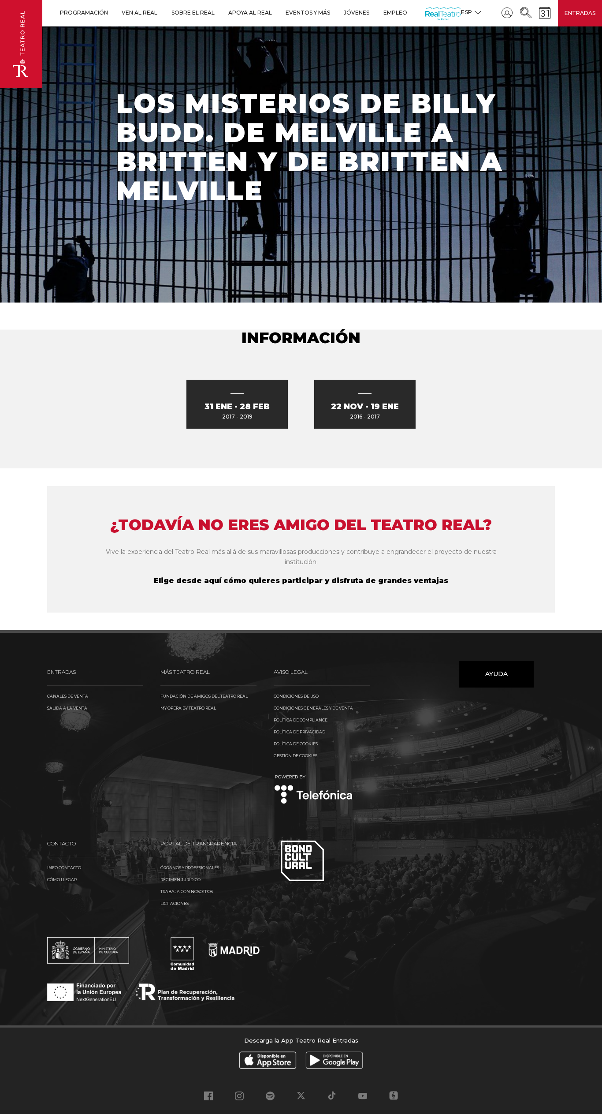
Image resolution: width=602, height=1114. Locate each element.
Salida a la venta (67, 708)
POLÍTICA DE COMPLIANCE (300, 720)
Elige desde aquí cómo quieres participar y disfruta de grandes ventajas (301, 580)
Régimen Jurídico (180, 879)
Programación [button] (84, 12)
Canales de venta (67, 696)
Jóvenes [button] (356, 12)
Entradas (580, 13)
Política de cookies (296, 743)
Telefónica (313, 790)
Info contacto (64, 867)
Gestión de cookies (295, 755)
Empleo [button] (395, 12)
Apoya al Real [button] (250, 12)
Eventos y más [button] (308, 12)
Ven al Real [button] (139, 12)
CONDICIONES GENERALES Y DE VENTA (313, 708)
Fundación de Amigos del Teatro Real (204, 696)
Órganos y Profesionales (189, 867)
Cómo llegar (62, 879)
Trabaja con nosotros (186, 891)
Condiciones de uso (296, 696)
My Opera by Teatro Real (188, 708)
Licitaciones (174, 903)
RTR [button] (427, 12)
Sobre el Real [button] (193, 12)
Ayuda (496, 674)
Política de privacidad (299, 731)
